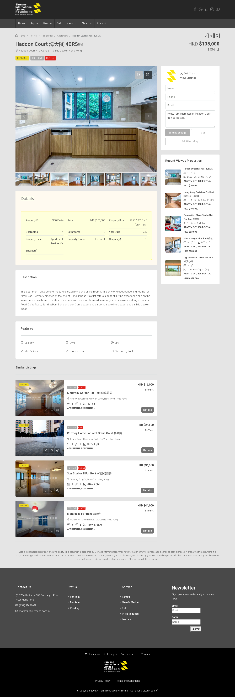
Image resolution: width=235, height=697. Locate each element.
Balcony (29, 342)
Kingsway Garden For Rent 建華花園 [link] (89, 392)
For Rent (33, 35)
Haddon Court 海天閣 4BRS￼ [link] (198, 168)
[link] (39, 398)
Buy (32, 23)
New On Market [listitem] (130, 602)
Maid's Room (32, 351)
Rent (45, 23)
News (70, 23)
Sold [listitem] (124, 608)
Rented (50, 58)
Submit (196, 629)
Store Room (77, 351)
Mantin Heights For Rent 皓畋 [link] (198, 238)
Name (175, 617)
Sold (80, 428)
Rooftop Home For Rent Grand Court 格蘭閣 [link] (94, 433)
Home (21, 23)
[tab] (139, 75)
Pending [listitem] (74, 608)
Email (175, 605)
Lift (117, 342)
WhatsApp (192, 141)
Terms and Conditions (128, 680)
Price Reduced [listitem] (130, 613)
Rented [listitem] (126, 596)
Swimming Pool (124, 351)
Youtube (145, 654)
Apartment (62, 35)
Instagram (112, 654)
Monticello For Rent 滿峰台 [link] (84, 513)
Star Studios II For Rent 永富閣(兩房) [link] (90, 473)
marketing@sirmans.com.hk (34, 611)
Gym (72, 342)
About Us (87, 23)
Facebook (94, 654)
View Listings (188, 77)
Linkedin (129, 654)
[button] (205, 35)
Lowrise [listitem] (126, 619)
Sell (59, 23)
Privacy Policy (102, 680)
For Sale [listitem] (74, 602)
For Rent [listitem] (74, 596)
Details (147, 409)
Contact (101, 23)
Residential (47, 35)
